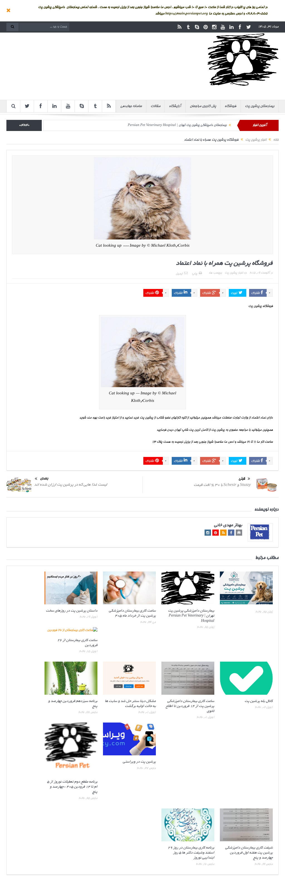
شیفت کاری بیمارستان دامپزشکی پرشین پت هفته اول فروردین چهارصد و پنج (249, 853)
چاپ (194, 274)
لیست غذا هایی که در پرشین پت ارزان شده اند (70, 485)
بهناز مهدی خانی (228, 525)
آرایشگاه (175, 106)
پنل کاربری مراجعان (203, 106)
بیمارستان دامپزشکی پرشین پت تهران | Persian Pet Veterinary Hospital (191, 616)
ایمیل (179, 274)
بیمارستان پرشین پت (259, 106)
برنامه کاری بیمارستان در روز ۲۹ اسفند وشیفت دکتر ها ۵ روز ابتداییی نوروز (191, 853)
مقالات (155, 106)
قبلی (242, 479)
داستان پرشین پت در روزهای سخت (71, 611)
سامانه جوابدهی (131, 106)
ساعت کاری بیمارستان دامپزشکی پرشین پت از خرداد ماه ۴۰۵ (188, 125)
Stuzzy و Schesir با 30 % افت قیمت (222, 485)
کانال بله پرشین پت (259, 701)
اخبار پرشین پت (234, 273)
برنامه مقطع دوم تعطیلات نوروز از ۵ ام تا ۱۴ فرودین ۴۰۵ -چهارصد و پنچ (72, 787)
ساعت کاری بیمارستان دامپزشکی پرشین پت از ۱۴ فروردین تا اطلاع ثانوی (190, 706)
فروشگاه (230, 106)
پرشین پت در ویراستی (139, 762)
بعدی (44, 479)
